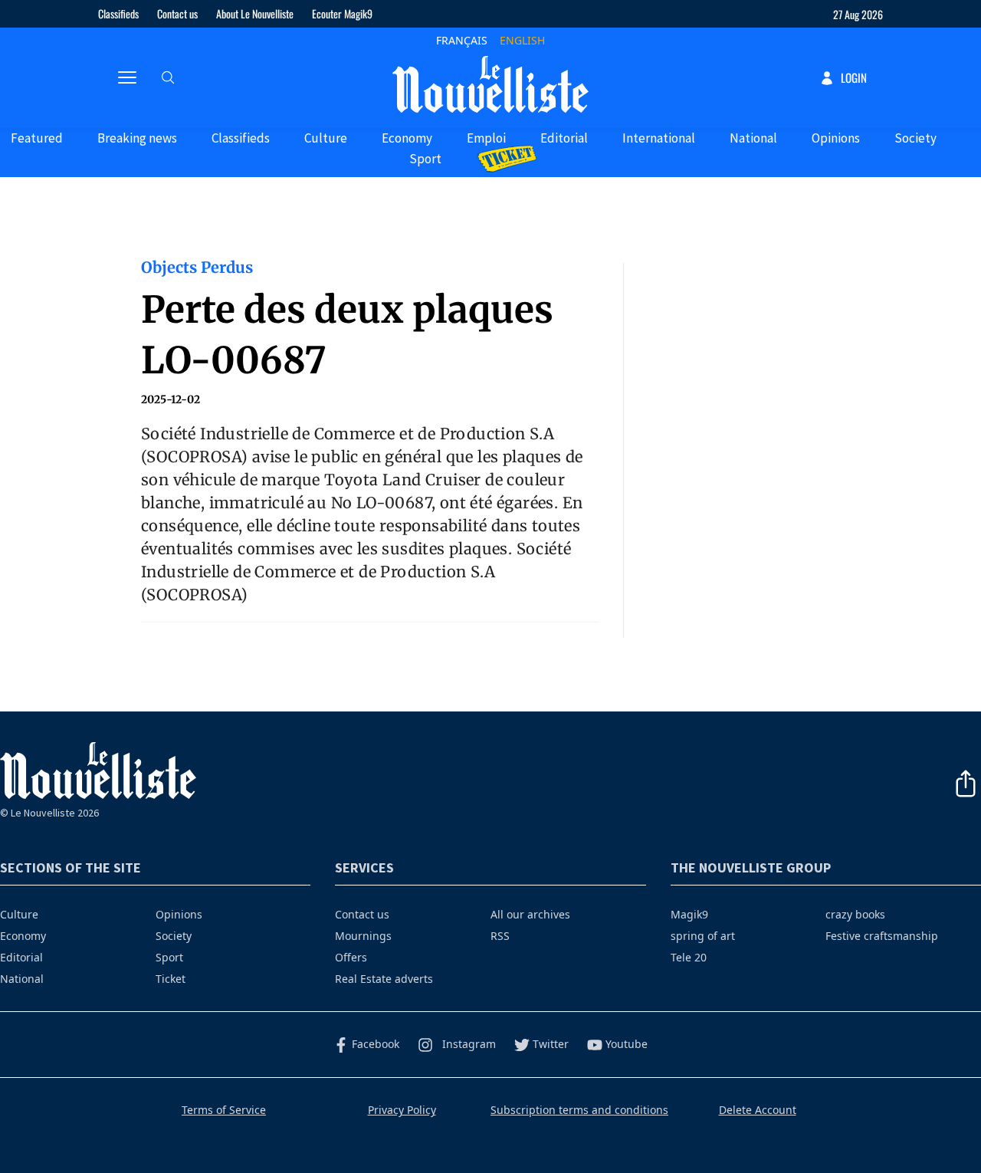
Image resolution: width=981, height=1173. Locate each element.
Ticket (170, 978)
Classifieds (118, 13)
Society (915, 138)
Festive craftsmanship (881, 935)
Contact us (177, 13)
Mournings (363, 935)
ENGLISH (522, 40)
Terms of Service (224, 1109)
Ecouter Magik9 (342, 13)
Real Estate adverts (384, 978)
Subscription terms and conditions (579, 1109)
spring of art (703, 935)
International (658, 138)
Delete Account (757, 1109)
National (753, 138)
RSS (500, 935)
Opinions (836, 138)
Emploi (486, 138)
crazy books (855, 914)
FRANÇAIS (461, 40)
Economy (407, 138)
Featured (37, 138)
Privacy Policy (402, 1109)
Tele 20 (689, 957)
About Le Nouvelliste (255, 13)
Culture (325, 138)
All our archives (530, 914)
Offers (351, 957)
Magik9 (689, 914)
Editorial (564, 138)
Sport (425, 158)
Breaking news (137, 138)
